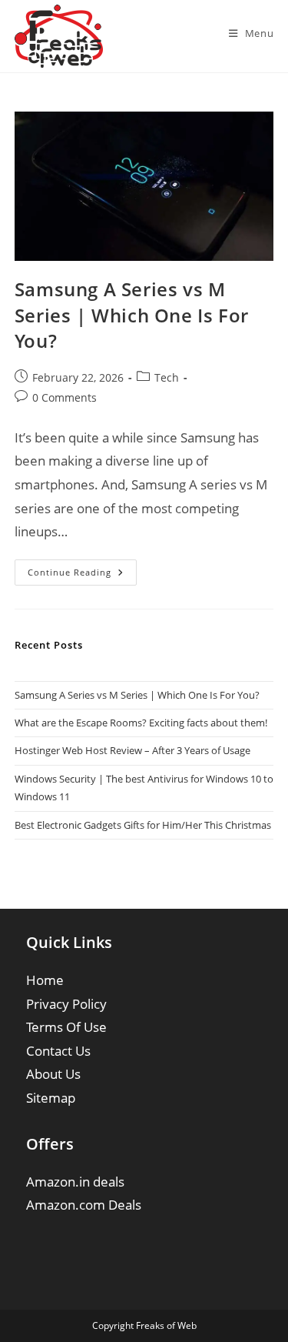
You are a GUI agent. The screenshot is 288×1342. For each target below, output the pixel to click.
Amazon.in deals (75, 1181)
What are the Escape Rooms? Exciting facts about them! (141, 722)
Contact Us (58, 1051)
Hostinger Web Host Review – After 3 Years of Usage (132, 750)
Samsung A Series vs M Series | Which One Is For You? (132, 314)
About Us (53, 1074)
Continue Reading (82, 575)
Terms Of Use (66, 1027)
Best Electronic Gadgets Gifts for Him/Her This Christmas (143, 825)
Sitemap (50, 1098)
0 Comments (64, 397)
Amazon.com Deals (83, 1204)
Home (45, 980)
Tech (166, 377)
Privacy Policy (66, 1004)
